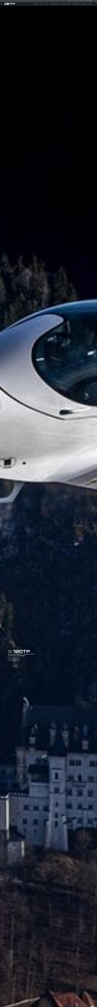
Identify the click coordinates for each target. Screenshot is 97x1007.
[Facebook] (89, 1)
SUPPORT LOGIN (82, 0)
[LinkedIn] (90, 1)
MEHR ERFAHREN (13, 659)
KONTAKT (75, 0)
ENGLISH (69, 0)
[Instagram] (87, 1)
